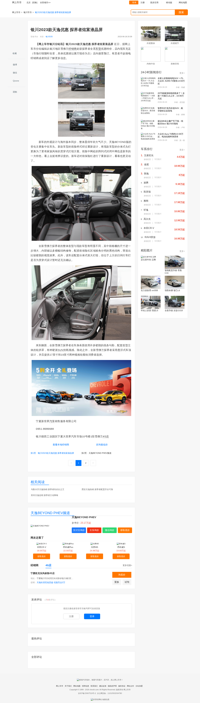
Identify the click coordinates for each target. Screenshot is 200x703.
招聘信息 (85, 686)
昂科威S (121, 547)
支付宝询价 (79, 530)
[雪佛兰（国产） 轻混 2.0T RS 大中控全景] (81, 203)
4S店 (48, 565)
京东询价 (94, 530)
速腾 (146, 182)
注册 (143, 2)
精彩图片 (147, 250)
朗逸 (146, 173)
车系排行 (147, 149)
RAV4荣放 (150, 237)
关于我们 (68, 686)
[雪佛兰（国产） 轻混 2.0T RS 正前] (81, 119)
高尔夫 (147, 219)
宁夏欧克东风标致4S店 (43, 573)
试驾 (127, 582)
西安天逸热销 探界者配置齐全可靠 (97, 489)
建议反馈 (102, 686)
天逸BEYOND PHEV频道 (50, 513)
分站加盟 (139, 686)
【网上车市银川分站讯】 (51, 44)
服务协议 (121, 686)
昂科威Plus (68, 547)
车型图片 (157, 159)
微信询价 (109, 530)
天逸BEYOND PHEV (84, 517)
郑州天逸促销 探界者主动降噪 (44, 495)
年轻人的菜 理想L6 (149, 310)
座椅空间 (175, 64)
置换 (116, 582)
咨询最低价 (102, 444)
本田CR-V (41, 547)
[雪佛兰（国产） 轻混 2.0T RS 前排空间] (81, 302)
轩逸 (146, 210)
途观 (146, 164)
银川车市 (28, 12)
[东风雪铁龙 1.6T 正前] (81, 81)
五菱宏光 (148, 155)
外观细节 (175, 43)
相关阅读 (38, 482)
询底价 (121, 574)
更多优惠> (127, 565)
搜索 (181, 12)
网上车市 (17, 2)
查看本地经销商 (61, 444)
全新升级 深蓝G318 (174, 310)
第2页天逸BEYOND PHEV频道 (96, 453)
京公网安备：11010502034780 (109, 693)
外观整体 (151, 43)
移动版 (169, 2)
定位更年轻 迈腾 (148, 259)
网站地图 (76, 686)
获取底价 (125, 530)
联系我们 (94, 686)
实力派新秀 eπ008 (149, 290)
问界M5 (94, 547)
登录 (134, 2)
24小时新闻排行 (151, 72)
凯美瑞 (147, 191)
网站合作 (130, 686)
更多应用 (154, 2)
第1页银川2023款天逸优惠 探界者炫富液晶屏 (52, 453)
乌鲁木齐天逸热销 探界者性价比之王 (47, 489)
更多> (182, 73)
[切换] (34, 2)
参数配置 (147, 159)
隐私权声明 (112, 686)
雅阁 (146, 201)
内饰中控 (151, 64)
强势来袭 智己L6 (172, 290)
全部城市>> (45, 2)
